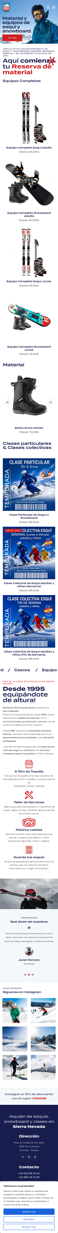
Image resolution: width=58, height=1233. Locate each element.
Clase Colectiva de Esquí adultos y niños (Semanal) (29, 585)
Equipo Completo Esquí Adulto (29, 147)
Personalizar (29, 1219)
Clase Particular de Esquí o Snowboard (29, 516)
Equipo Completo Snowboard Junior (29, 348)
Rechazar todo (29, 1227)
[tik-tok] (35, 1157)
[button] (53, 7)
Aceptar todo (29, 1211)
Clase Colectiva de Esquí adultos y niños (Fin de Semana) (29, 653)
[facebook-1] (23, 1157)
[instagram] (29, 1157)
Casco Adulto (29, 428)
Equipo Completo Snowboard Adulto (29, 215)
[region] (29, 1207)
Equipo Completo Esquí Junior (29, 281)
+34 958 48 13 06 (29, 1177)
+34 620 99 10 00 (29, 1173)
